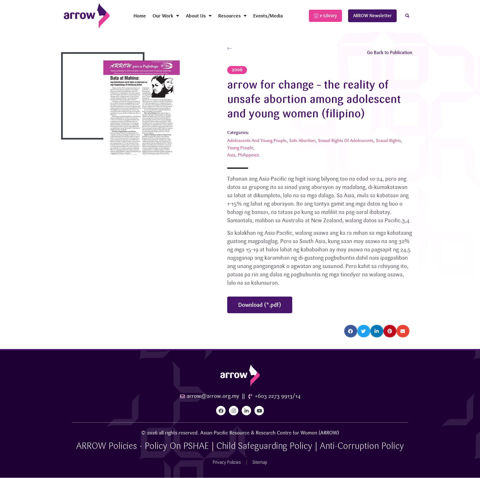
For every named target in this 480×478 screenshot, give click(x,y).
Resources (229, 16)
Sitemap (259, 462)
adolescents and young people (257, 141)
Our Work (162, 16)
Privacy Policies (227, 462)
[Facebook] (221, 410)
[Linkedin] (246, 410)
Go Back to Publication (389, 52)
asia (231, 155)
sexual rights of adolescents (345, 141)
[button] (407, 16)
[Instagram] (233, 410)
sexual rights (388, 141)
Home (140, 16)
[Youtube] (259, 410)
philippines (248, 155)
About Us (196, 16)
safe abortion (302, 141)
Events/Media (268, 16)
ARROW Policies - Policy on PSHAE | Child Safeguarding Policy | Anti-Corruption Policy (240, 446)
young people (240, 148)
